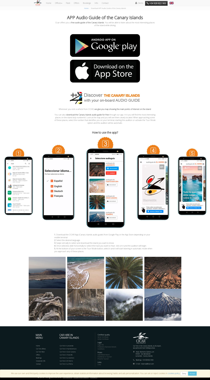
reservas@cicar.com (147, 364)
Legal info (101, 345)
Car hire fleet (40, 352)
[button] (172, 2)
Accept (192, 373)
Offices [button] (58, 3)
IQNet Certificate (103, 339)
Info (96, 3)
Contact (105, 3)
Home (48, 3)
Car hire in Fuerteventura (68, 349)
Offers (76, 3)
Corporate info (40, 361)
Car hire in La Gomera (67, 358)
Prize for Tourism (103, 359)
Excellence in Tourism (105, 357)
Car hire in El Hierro (66, 361)
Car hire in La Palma (66, 364)
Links (99, 365)
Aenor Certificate (103, 337)
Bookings (87, 3)
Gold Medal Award (103, 355)
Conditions (101, 349)
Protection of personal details (107, 347)
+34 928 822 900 (147, 360)
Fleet (68, 3)
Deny (184, 373)
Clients (140, 3)
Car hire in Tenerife (66, 355)
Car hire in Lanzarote (66, 346)
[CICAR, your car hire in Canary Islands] (39, 3)
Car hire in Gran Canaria (68, 352)
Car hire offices (41, 349)
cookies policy (174, 373)
